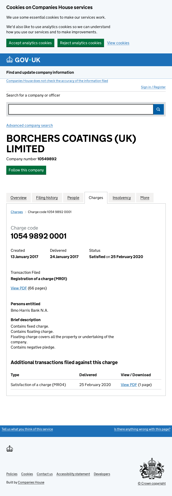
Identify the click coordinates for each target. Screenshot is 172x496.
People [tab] (73, 197)
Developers (102, 474)
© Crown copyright (152, 483)
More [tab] (144, 197)
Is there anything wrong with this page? (142, 429)
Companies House (31, 482)
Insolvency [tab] (122, 197)
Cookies (27, 474)
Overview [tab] (18, 197)
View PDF (19, 288)
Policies (11, 474)
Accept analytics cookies (30, 42)
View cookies (118, 43)
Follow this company (26, 170)
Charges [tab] (96, 197)
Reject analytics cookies (81, 42)
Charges (17, 212)
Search (158, 109)
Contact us (45, 474)
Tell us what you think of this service (27, 429)
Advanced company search (29, 125)
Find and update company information (40, 72)
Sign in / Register (153, 87)
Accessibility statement (73, 474)
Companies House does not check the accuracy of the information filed (57, 81)
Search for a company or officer (33, 95)
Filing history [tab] (47, 197)
